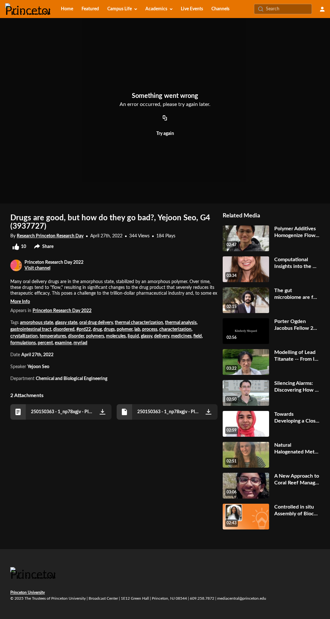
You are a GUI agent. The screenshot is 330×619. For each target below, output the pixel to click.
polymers (95, 336)
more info (20, 302)
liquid (133, 336)
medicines (181, 336)
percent (45, 343)
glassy (146, 336)
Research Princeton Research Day (50, 236)
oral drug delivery (96, 322)
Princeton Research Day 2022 (62, 311)
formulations (23, 343)
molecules (116, 336)
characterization (175, 329)
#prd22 (83, 329)
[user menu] (322, 9)
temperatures (53, 336)
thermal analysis (181, 322)
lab (137, 329)
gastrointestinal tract (30, 329)
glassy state (66, 322)
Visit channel (37, 268)
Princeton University (27, 593)
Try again (165, 133)
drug (97, 329)
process (149, 329)
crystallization (24, 336)
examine (63, 343)
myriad (80, 343)
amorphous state (36, 322)
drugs (109, 329)
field (197, 336)
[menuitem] (67, 9)
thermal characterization (139, 322)
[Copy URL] (165, 118)
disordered (63, 329)
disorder (76, 336)
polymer (124, 329)
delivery (161, 336)
